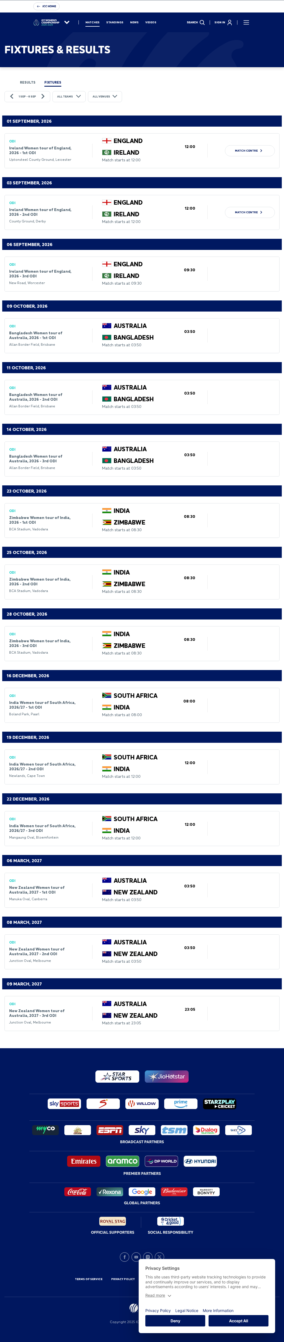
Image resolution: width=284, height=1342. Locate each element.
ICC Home (49, 6)
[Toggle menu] (246, 22)
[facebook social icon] (124, 1257)
